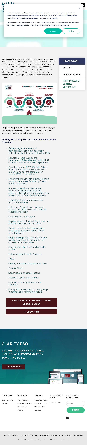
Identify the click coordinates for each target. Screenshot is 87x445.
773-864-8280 (77, 435)
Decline (71, 31)
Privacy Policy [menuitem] (35, 440)
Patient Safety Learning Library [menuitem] (25, 400)
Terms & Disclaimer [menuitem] (52, 440)
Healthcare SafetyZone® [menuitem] (9, 400)
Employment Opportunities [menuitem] (41, 403)
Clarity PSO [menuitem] (5, 403)
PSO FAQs (67, 68)
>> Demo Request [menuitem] (56, 402)
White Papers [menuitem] (22, 407)
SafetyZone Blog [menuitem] (39, 407)
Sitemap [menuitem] (66, 440)
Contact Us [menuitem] (37, 410)
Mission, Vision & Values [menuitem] (41, 400)
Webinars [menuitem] (21, 410)
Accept (53, 31)
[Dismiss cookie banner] (79, 8)
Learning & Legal (71, 74)
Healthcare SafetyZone (22, 160)
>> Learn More (31, 311)
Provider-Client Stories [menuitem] (25, 403)
